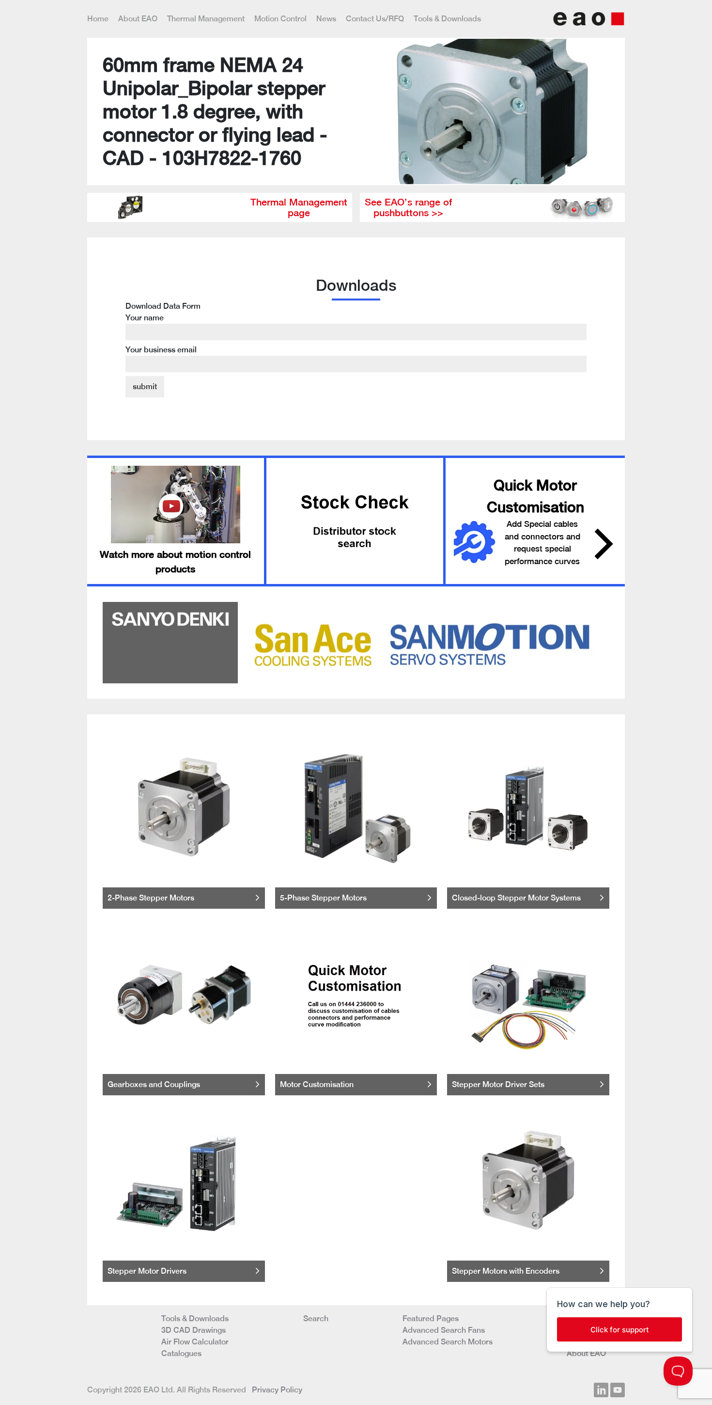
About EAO (137, 18)
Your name (144, 317)
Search (315, 1318)
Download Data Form (163, 327)
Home (97, 18)
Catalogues (181, 1353)
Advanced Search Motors (447, 1341)
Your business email (161, 349)
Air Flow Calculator (195, 1341)
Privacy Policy (277, 1389)
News (326, 18)
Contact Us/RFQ (375, 18)
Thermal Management (206, 18)
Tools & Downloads (447, 18)
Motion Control (280, 18)
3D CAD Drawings (193, 1330)
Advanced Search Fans (443, 1330)
